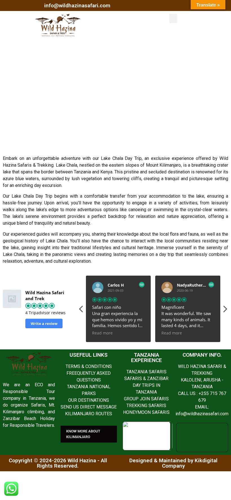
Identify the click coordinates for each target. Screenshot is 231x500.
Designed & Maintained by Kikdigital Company (173, 463)
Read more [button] (102, 333)
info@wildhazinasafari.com (77, 5)
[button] (173, 18)
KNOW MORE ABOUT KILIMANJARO (83, 434)
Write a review (44, 323)
